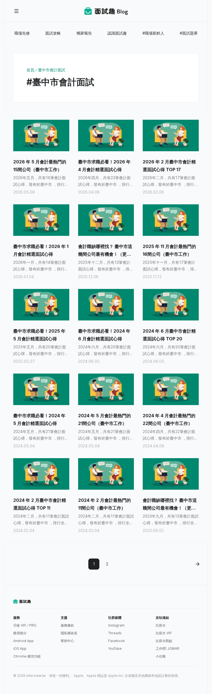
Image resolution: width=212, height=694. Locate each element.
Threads (115, 633)
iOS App (19, 648)
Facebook (116, 641)
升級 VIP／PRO (24, 625)
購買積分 (19, 633)
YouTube (115, 648)
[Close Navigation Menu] (16, 11)
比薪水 (161, 625)
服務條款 (67, 625)
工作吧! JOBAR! (167, 648)
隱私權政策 (69, 633)
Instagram (116, 625)
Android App (23, 641)
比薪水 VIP (164, 633)
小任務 (161, 656)
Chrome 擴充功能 (27, 656)
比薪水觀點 (164, 641)
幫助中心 (67, 641)
